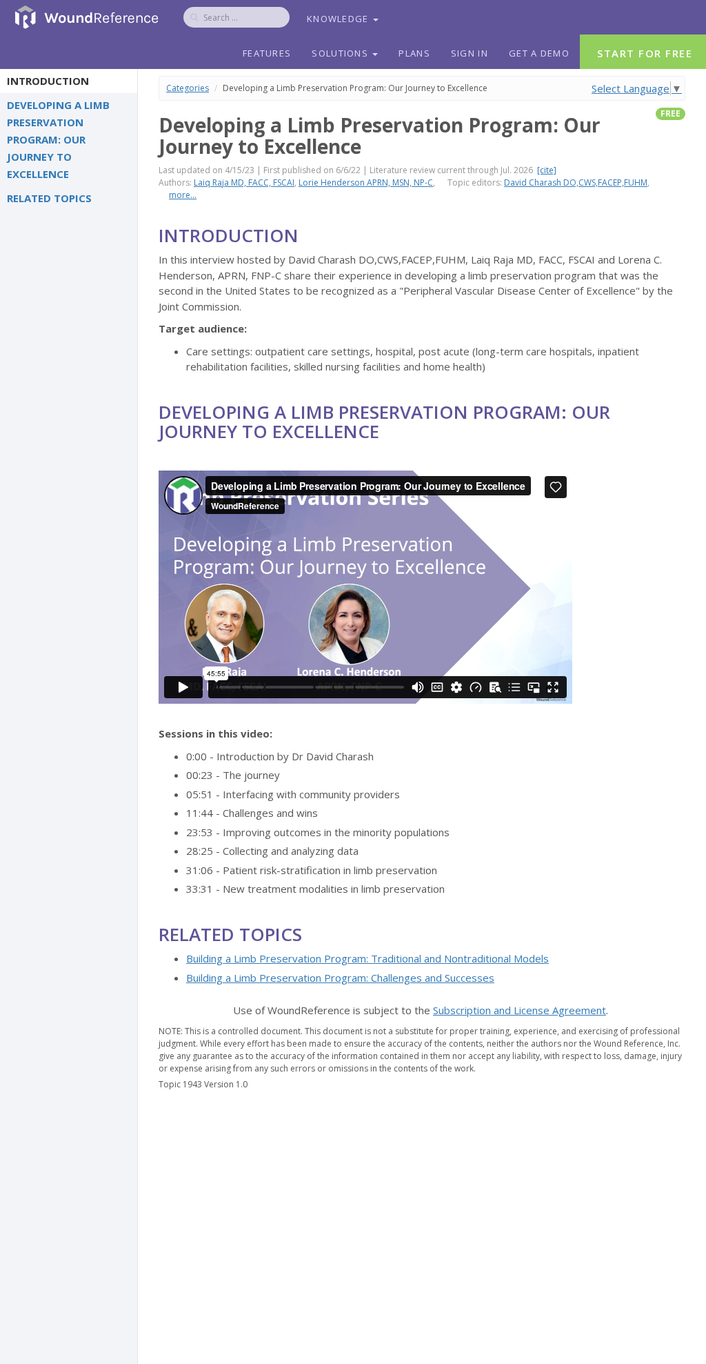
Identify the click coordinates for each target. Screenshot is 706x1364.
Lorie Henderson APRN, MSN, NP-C (366, 182)
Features (267, 53)
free (670, 113)
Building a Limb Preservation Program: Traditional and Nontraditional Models (367, 958)
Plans (414, 53)
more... (182, 195)
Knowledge (339, 18)
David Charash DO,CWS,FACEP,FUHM (575, 182)
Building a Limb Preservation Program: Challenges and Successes (340, 978)
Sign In (469, 53)
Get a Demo (539, 53)
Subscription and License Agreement (519, 1010)
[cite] (546, 170)
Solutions (341, 53)
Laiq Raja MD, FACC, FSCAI (244, 182)
